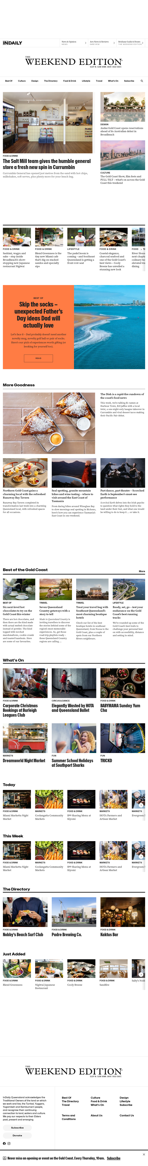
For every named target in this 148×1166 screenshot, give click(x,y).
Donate (17, 1135)
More (142, 571)
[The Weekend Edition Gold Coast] (74, 62)
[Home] (17, 43)
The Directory (51, 81)
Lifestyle (86, 81)
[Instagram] (9, 1143)
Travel (99, 81)
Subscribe (129, 81)
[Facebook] (4, 1143)
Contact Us (127, 1115)
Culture (22, 81)
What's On (113, 81)
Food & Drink (69, 81)
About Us (96, 1115)
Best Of (8, 81)
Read (38, 358)
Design (34, 81)
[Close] (144, 1154)
